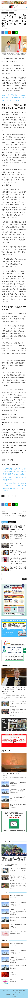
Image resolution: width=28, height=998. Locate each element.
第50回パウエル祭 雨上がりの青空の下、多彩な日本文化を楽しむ (13, 859)
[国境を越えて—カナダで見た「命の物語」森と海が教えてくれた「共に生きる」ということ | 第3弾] (5, 877)
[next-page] (5, 574)
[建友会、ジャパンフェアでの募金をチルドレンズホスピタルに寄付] (5, 870)
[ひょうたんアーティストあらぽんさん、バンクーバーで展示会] (5, 568)
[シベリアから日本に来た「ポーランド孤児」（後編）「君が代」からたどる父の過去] (14, 677)
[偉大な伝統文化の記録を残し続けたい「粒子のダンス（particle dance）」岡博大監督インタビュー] (5, 527)
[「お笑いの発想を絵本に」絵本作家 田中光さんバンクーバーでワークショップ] (5, 552)
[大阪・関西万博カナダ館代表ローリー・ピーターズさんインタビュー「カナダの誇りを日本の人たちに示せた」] (5, 559)
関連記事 (4, 522)
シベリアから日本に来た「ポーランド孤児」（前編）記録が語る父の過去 (18, 703)
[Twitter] (6, 32)
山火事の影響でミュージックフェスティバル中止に (7, 515)
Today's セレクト (9, 10)
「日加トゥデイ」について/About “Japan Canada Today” (13, 990)
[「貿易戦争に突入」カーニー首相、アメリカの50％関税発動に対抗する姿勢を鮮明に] (5, 791)
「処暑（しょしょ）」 (15, 972)
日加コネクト (16, 10)
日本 (22, 495)
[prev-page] (2, 574)
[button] (2, 7)
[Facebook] (2, 32)
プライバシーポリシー (8, 992)
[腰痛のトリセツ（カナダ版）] (5, 981)
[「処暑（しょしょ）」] (5, 974)
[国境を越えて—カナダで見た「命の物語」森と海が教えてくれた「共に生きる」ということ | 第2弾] (5, 885)
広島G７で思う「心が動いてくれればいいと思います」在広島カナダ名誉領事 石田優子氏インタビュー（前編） (13, 97)
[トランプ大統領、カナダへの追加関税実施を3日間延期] (5, 933)
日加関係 (17, 495)
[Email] (13, 32)
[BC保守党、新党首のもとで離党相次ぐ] (5, 799)
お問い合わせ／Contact (19, 992)
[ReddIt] (9, 32)
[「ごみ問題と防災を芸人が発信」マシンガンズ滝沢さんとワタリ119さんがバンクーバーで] (5, 536)
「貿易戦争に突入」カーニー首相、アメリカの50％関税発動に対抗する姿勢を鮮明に (18, 791)
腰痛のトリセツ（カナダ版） (17, 979)
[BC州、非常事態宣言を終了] (14, 762)
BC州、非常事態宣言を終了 (11, 773)
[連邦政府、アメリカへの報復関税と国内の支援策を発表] (5, 784)
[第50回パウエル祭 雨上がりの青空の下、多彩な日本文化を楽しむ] (14, 850)
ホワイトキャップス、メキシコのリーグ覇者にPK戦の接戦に (20, 515)
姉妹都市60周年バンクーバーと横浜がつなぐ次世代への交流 (18, 545)
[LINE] (16, 32)
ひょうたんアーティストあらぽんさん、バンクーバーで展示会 (18, 568)
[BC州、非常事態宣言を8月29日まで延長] (5, 806)
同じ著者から (12, 522)
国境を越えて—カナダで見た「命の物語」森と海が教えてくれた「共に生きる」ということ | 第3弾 (18, 877)
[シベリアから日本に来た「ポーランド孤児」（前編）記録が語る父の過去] (5, 703)
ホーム (2, 10)
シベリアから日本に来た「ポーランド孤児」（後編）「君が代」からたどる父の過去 (13, 689)
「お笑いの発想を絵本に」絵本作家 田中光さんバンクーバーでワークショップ (18, 552)
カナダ (6, 495)
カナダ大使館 (12, 495)
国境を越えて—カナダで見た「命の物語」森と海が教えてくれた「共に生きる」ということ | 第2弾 (18, 885)
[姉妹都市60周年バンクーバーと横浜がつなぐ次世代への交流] (5, 545)
